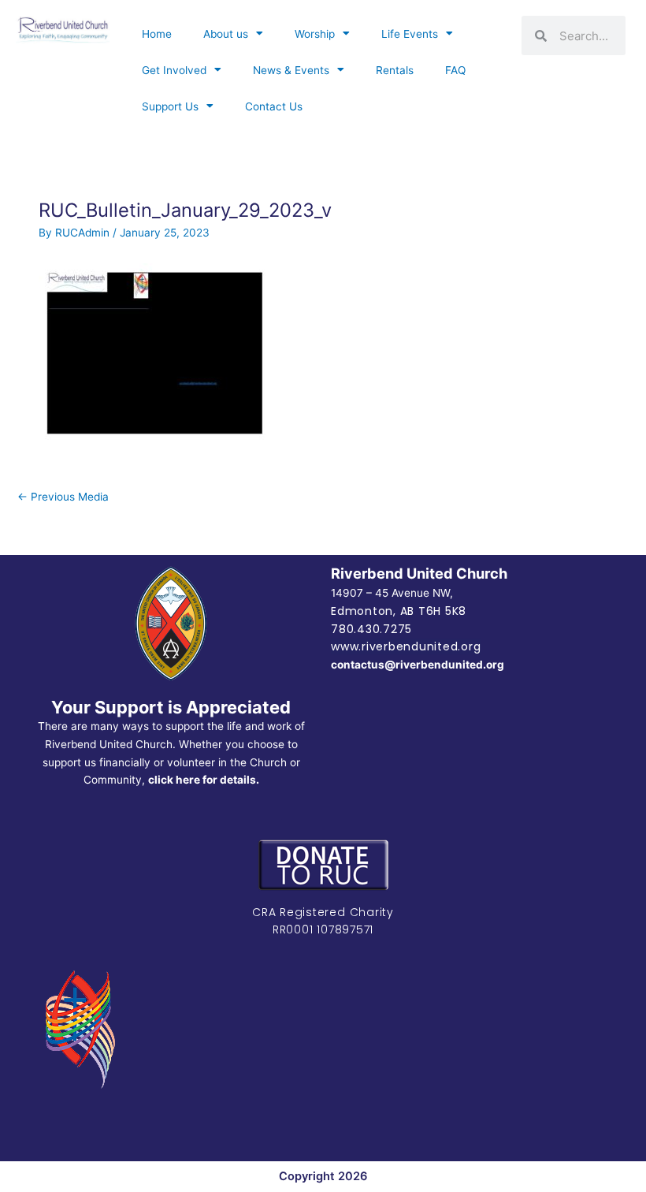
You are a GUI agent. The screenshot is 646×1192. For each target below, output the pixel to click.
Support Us (170, 106)
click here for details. (203, 779)
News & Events (291, 70)
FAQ (455, 70)
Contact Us (274, 106)
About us (225, 34)
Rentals (395, 70)
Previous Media (63, 496)
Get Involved (174, 70)
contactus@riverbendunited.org (417, 664)
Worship (315, 34)
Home (157, 34)
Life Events (409, 34)
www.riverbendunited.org (406, 646)
